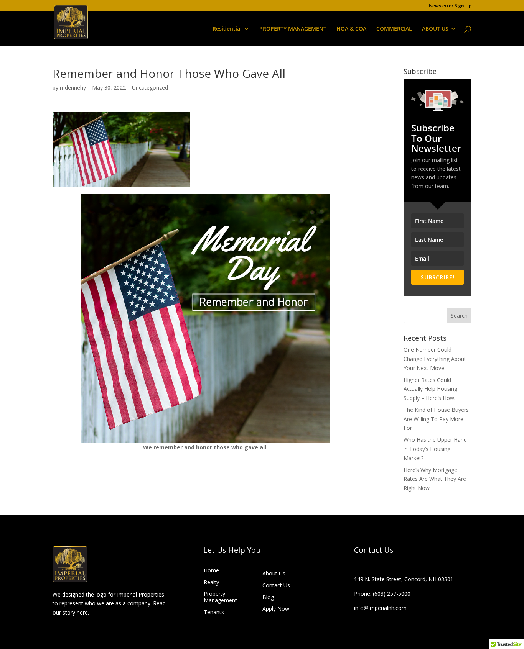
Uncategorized (150, 87)
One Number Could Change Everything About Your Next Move (435, 359)
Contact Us (276, 585)
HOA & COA (351, 29)
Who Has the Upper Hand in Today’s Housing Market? (435, 449)
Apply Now (275, 608)
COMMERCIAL (394, 29)
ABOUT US (435, 29)
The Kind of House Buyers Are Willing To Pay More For (436, 419)
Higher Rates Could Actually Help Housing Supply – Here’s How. (430, 389)
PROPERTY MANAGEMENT (292, 29)
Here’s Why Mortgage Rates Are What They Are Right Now (435, 479)
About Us (273, 573)
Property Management (220, 597)
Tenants (214, 612)
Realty (211, 582)
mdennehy (73, 87)
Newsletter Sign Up (450, 6)
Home (211, 570)
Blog (268, 597)
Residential (227, 29)
